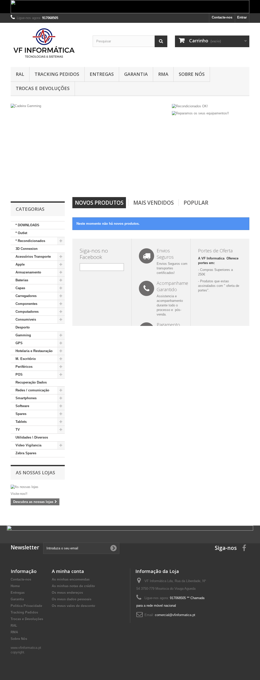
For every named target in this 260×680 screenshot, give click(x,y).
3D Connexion (26, 249)
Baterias (21, 280)
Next (160, 184)
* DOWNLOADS (27, 225)
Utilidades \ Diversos (31, 437)
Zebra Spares (25, 453)
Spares (20, 414)
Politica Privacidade (26, 606)
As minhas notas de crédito (73, 586)
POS (19, 374)
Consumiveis (25, 319)
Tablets (21, 422)
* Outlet (21, 233)
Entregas (102, 74)
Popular (196, 202)
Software (22, 406)
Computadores (27, 311)
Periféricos (23, 367)
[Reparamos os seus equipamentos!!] (200, 113)
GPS (19, 343)
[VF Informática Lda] (48, 44)
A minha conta (68, 571)
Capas (20, 288)
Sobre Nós (192, 74)
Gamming (23, 335)
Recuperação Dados (31, 382)
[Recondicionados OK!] (190, 106)
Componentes (26, 304)
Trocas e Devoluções (43, 88)
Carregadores (26, 296)
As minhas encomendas (71, 579)
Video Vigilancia (28, 445)
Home (15, 586)
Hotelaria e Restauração (34, 351)
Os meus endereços (67, 593)
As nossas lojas (35, 472)
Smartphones (26, 398)
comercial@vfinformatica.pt (175, 615)
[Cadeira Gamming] (90, 148)
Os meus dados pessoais (71, 599)
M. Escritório (25, 359)
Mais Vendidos (153, 202)
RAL (20, 74)
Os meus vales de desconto (73, 606)
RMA (163, 74)
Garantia (136, 74)
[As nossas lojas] (38, 487)
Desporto (22, 327)
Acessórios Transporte (33, 256)
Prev (148, 184)
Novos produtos (99, 202)
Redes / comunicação (32, 390)
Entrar (242, 17)
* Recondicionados (30, 241)
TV (17, 429)
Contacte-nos (222, 17)
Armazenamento (28, 272)
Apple (20, 264)
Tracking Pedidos (57, 74)
